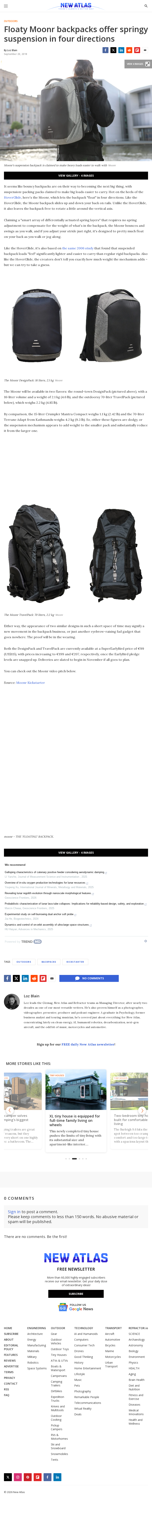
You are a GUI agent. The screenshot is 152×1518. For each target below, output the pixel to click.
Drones (79, 1351)
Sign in (14, 1211)
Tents (54, 1460)
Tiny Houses (57, 1075)
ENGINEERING (36, 1328)
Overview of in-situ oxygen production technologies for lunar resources (45, 882)
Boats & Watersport (58, 1368)
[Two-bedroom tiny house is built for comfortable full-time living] (76, 1089)
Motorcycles (113, 1357)
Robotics (33, 1362)
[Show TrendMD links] (145, 941)
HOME (8, 1328)
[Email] (145, 50)
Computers (81, 1339)
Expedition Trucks (57, 1398)
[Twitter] (113, 50)
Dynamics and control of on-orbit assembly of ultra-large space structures (47, 924)
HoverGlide (12, 197)
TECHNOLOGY (83, 1328)
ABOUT (9, 1339)
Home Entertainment (87, 1368)
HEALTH (134, 1368)
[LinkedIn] (121, 50)
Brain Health (136, 1380)
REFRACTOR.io (138, 1328)
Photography (82, 1391)
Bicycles (110, 1345)
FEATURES (11, 1355)
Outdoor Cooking (56, 1417)
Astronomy (136, 1345)
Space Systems (37, 1368)
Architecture (35, 1334)
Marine (109, 1351)
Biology (133, 1351)
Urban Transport (111, 1364)
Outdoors (11, 21)
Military (32, 1357)
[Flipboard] (137, 50)
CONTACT (11, 1383)
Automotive (112, 1339)
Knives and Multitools (58, 1408)
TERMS (8, 1372)
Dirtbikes (56, 1391)
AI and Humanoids (86, 1334)
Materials (33, 1351)
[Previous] (10, 1110)
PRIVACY (9, 1378)
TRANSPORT (113, 1328)
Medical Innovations (136, 1412)
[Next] (142, 1110)
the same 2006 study (77, 248)
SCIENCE (134, 1334)
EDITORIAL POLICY (11, 1347)
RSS (6, 1389)
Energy (31, 1339)
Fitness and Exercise (136, 1397)
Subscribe (76, 1294)
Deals (78, 1414)
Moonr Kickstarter (30, 683)
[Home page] (76, 7)
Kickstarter (75, 961)
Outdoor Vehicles (56, 1341)
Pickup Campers (56, 1427)
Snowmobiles (59, 1454)
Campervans (59, 1376)
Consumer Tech (84, 1345)
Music (78, 1380)
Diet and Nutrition (134, 1387)
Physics (133, 1362)
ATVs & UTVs (59, 1360)
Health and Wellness (135, 1421)
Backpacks (49, 961)
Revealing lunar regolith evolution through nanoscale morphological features (48, 893)
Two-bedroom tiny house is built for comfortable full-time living (76, 1120)
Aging (132, 1374)
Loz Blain (31, 996)
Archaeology (137, 1339)
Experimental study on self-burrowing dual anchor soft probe (39, 914)
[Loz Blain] (12, 1002)
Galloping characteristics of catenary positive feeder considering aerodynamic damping (54, 872)
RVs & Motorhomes (59, 1437)
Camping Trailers (56, 1383)
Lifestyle (79, 1374)
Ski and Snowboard (58, 1446)
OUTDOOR (58, 1328)
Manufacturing (36, 1345)
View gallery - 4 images (76, 175)
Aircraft (109, 1334)
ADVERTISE (11, 1366)
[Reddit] (129, 50)
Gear (54, 1334)
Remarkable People (86, 1397)
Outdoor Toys (60, 1349)
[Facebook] (105, 50)
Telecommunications (87, 1403)
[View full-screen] (147, 64)
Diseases (134, 1404)
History (78, 1362)
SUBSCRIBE (11, 1334)
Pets (77, 1385)
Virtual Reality (82, 1408)
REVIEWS (10, 1360)
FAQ (6, 1395)
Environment (137, 1357)
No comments (93, 978)
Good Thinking (83, 1357)
